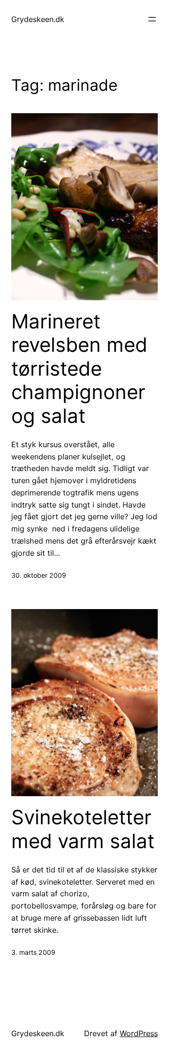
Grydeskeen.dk (37, 19)
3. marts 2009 (33, 952)
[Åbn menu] (152, 19)
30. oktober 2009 (38, 575)
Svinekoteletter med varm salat (82, 829)
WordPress (139, 1033)
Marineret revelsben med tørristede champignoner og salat (79, 369)
